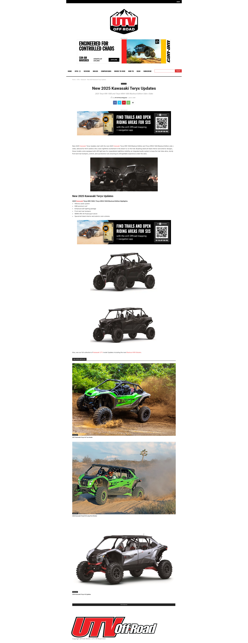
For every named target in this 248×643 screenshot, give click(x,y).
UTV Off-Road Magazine (121, 97)
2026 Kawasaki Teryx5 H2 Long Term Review (84, 516)
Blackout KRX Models (134, 352)
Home (74, 79)
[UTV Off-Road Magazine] (112, 98)
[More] (133, 103)
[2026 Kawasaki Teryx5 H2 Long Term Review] (124, 478)
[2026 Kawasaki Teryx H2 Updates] (124, 556)
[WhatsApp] (128, 103)
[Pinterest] (124, 103)
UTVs (78, 79)
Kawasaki (83, 79)
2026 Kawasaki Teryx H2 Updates (81, 594)
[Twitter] (119, 103)
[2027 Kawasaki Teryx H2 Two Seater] (124, 399)
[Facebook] (115, 103)
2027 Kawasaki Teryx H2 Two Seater (82, 437)
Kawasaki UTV (98, 352)
